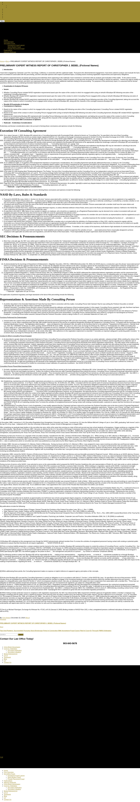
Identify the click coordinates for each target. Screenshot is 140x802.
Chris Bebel (6, 618)
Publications (8, 50)
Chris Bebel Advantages (12, 2)
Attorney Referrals (10, 52)
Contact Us (7, 18)
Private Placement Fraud (16, 48)
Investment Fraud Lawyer (16, 45)
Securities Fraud (9, 43)
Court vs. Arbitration (10, 4)
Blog (5, 14)
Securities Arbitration (15, 6)
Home (6, 40)
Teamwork (7, 12)
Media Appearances (10, 9)
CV (5, 16)
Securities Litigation (14, 7)
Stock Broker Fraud (14, 47)
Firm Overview (9, 42)
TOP (1, 757)
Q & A (6, 11)
